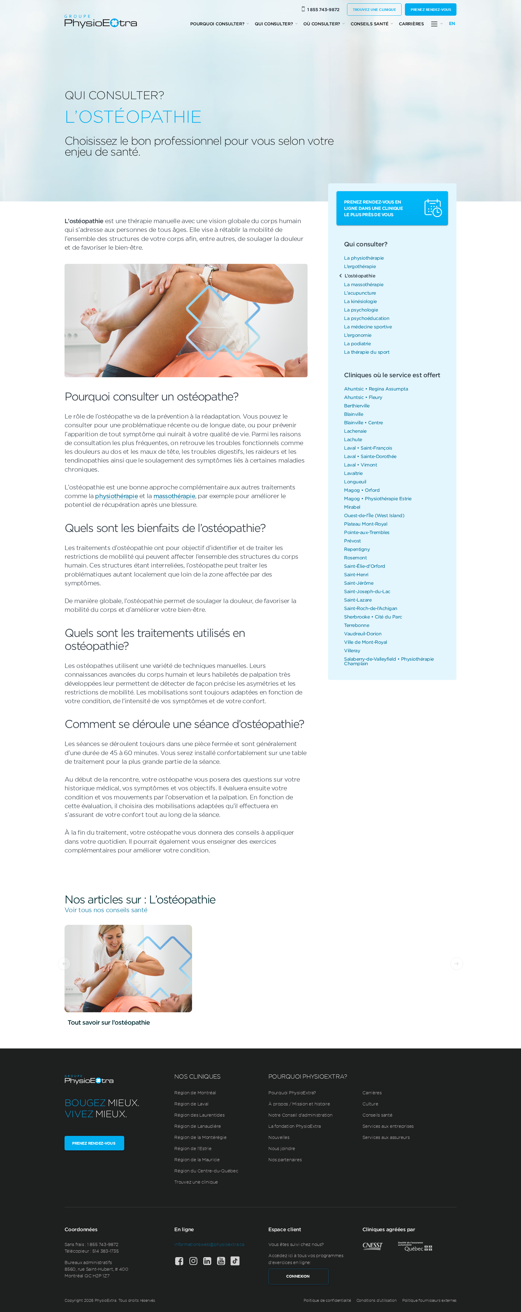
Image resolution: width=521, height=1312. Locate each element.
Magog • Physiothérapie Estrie (378, 498)
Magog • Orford (362, 490)
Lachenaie (355, 431)
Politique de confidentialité (327, 1300)
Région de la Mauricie (197, 1159)
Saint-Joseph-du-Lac (367, 591)
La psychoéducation (366, 318)
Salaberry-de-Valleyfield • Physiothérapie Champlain (389, 661)
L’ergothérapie (360, 266)
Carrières (411, 23)
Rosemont (355, 557)
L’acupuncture (360, 293)
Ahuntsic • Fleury (363, 397)
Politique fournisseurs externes (429, 1300)
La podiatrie (357, 343)
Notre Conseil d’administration (300, 1115)
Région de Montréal (195, 1092)
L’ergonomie (357, 335)
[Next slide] (456, 963)
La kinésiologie (360, 301)
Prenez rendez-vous (431, 9)
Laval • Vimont (360, 464)
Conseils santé (370, 23)
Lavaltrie (353, 473)
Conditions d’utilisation (376, 1300)
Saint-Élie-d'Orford (364, 566)
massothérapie (174, 495)
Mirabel (352, 507)
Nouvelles (278, 1137)
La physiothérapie (364, 258)
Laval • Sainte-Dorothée (370, 456)
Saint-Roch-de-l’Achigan (370, 608)
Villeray (352, 650)
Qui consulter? (274, 23)
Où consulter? (321, 23)
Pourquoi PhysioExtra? (292, 1092)
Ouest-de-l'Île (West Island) (374, 515)
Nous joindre (281, 1148)
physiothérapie (116, 495)
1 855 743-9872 (323, 9)
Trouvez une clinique (374, 9)
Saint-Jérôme (358, 583)
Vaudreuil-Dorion (362, 633)
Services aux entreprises (388, 1126)
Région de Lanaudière (197, 1126)
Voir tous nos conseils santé (106, 909)
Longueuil (355, 481)
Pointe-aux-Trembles (367, 532)
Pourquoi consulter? (217, 23)
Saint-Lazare (357, 599)
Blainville (353, 414)
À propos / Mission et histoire (299, 1103)
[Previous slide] (64, 963)
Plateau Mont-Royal (365, 523)
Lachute (353, 439)
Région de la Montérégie (200, 1137)
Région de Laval (191, 1103)
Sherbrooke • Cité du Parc (373, 616)
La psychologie (361, 309)
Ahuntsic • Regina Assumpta (376, 388)
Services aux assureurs (386, 1137)
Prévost (352, 540)
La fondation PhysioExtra (294, 1126)
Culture (370, 1103)
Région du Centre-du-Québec (206, 1170)
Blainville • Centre (363, 422)
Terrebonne (356, 625)
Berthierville (357, 405)
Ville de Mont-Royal (365, 642)
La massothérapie (363, 284)
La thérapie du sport (366, 352)
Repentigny (357, 549)
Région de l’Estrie (193, 1148)
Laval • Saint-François (368, 448)
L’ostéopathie (360, 275)
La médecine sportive (368, 326)
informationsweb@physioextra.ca (209, 1244)
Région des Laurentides (199, 1115)
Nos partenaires (285, 1159)
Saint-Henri (356, 574)
